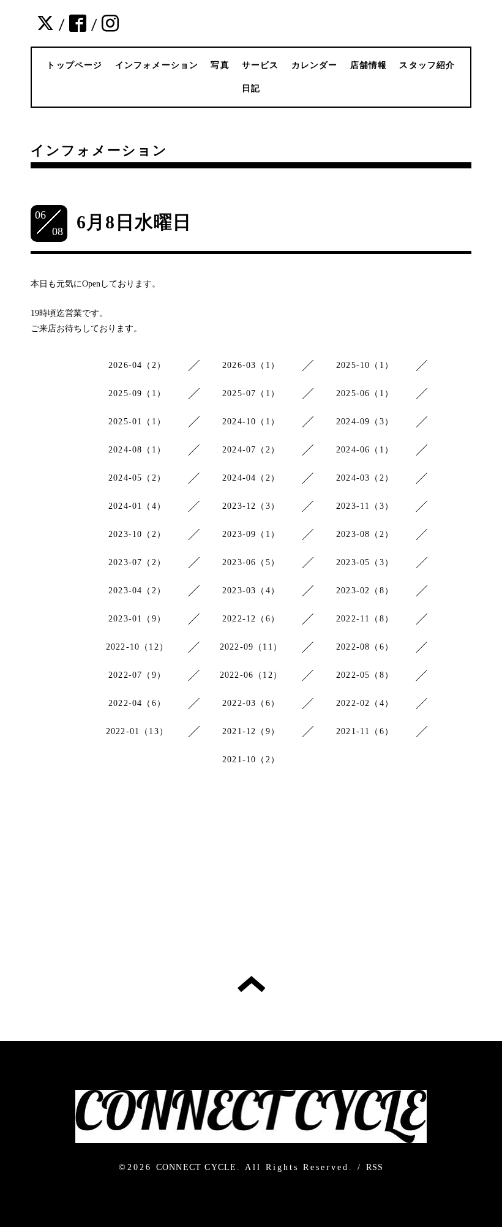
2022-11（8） (365, 618)
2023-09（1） (251, 534)
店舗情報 (369, 65)
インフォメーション (157, 65)
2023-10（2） (137, 534)
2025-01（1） (137, 421)
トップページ (74, 65)
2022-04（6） (137, 703)
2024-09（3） (365, 421)
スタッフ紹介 (427, 65)
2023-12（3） (251, 506)
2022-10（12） (137, 646)
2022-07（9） (137, 675)
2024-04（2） (251, 477)
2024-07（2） (251, 449)
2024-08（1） (137, 449)
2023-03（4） (251, 590)
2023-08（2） (365, 534)
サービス (260, 65)
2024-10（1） (251, 421)
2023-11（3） (365, 506)
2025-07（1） (251, 393)
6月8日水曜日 (134, 222)
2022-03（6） (251, 703)
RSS (375, 1167)
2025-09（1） (137, 393)
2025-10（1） (365, 365)
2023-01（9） (137, 618)
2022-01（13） (137, 731)
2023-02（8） (365, 590)
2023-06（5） (251, 562)
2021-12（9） (251, 731)
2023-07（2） (137, 562)
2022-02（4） (365, 703)
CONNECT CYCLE (196, 1167)
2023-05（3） (365, 562)
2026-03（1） (251, 365)
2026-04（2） (137, 365)
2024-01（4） (137, 506)
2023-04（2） (137, 590)
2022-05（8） (365, 675)
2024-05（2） (137, 477)
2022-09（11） (251, 646)
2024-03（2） (365, 477)
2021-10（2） (251, 759)
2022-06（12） (251, 675)
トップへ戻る (251, 984)
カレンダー (314, 65)
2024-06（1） (365, 449)
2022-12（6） (251, 618)
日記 (251, 88)
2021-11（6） (365, 731)
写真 (220, 65)
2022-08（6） (365, 646)
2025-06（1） (365, 393)
